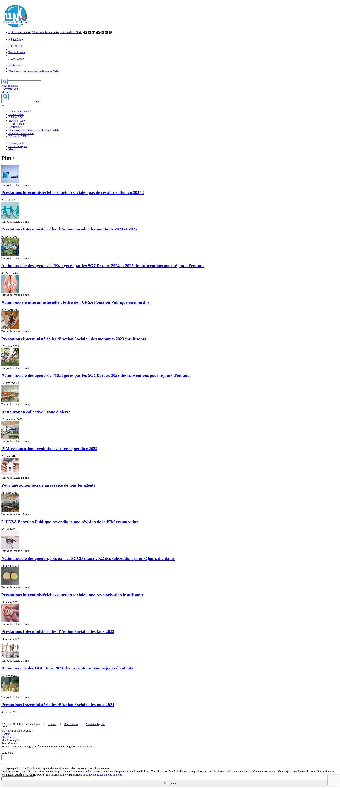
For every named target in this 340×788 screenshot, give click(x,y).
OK (38, 101)
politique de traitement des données (102, 774)
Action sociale (16, 58)
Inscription (170, 783)
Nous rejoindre (9, 85)
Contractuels (15, 65)
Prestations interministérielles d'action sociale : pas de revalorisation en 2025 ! (72, 192)
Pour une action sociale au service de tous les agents (48, 485)
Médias (5, 92)
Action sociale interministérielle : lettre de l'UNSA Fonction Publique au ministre (75, 302)
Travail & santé (17, 52)
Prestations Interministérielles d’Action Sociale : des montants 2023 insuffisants (73, 339)
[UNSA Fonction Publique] (15, 26)
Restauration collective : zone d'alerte (35, 412)
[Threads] (110, 33)
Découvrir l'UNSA (71, 32)
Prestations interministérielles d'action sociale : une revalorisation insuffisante (72, 595)
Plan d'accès (71, 724)
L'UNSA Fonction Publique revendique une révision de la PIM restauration (69, 521)
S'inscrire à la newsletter (45, 32)
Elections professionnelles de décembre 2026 (33, 71)
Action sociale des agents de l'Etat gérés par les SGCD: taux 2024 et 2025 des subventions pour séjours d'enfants (102, 265)
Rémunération (16, 39)
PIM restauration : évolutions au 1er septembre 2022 (49, 448)
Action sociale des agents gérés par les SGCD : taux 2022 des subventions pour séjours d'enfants (88, 558)
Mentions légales (95, 724)
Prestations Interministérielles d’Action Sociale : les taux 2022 (57, 631)
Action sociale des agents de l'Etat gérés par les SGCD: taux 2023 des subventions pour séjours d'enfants (95, 375)
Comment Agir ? (10, 88)
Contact (52, 724)
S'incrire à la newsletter (21, 133)
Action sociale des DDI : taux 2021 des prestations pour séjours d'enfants (67, 668)
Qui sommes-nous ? (19, 32)
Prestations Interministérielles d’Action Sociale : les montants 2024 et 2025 (69, 229)
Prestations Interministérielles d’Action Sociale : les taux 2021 (57, 704)
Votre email (7, 752)
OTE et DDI (15, 45)
